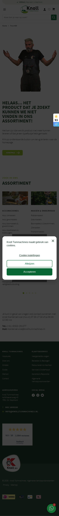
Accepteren (29, 272)
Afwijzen (29, 263)
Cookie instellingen (29, 255)
